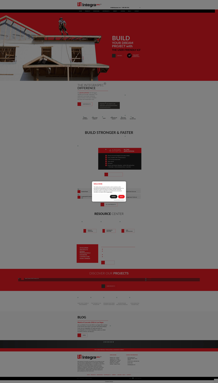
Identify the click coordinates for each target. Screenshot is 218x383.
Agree (121, 196)
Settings (114, 196)
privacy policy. (109, 192)
